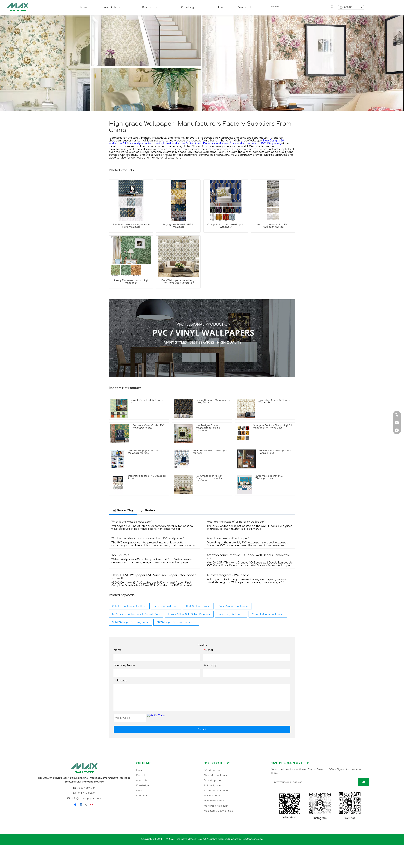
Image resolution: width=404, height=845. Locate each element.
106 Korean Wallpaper (216, 806)
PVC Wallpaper (212, 770)
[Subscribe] (363, 782)
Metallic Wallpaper (214, 801)
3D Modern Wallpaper (216, 775)
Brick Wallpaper (212, 780)
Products (141, 775)
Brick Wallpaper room (198, 606)
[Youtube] (92, 805)
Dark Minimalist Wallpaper (233, 606)
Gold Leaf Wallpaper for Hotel (129, 606)
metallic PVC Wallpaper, (265, 143)
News (139, 790)
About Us (141, 780)
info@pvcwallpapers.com (86, 798)
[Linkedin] (81, 805)
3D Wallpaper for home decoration (176, 622)
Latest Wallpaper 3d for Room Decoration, (190, 143)
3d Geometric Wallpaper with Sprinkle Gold (136, 614)
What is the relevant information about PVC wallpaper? (147, 538)
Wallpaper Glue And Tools (218, 811)
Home (139, 770)
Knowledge (142, 785)
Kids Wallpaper (212, 795)
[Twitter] (86, 805)
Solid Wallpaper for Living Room (130, 622)
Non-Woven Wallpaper (216, 790)
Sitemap (258, 839)
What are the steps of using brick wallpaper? (236, 521)
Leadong (247, 839)
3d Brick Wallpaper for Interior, (142, 143)
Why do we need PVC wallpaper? (228, 538)
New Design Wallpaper (231, 614)
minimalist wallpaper (166, 606)
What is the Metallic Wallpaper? (131, 521)
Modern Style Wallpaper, (234, 143)
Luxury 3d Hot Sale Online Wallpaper (189, 614)
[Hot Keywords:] (332, 7)
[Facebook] (76, 805)
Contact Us (142, 795)
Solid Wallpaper (212, 785)
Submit (202, 729)
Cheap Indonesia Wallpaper (267, 614)
